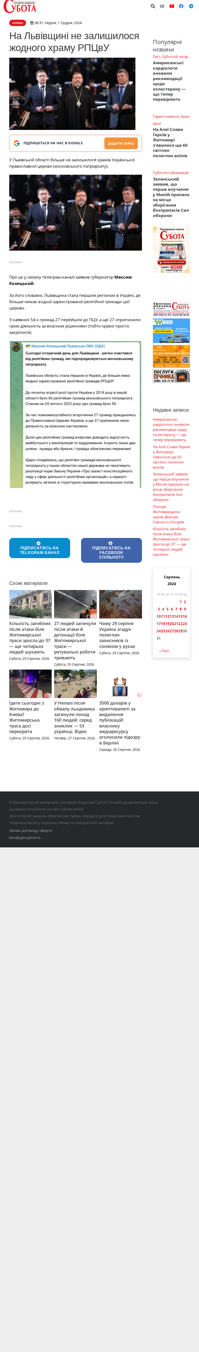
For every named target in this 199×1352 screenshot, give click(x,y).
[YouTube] (171, 6)
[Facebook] (181, 6)
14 (176, 616)
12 (167, 616)
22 (180, 623)
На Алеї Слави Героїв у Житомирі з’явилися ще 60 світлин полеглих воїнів (170, 142)
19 (167, 623)
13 (172, 616)
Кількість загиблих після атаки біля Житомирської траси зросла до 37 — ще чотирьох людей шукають (30, 637)
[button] (153, 6)
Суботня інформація (171, 172)
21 (176, 623)
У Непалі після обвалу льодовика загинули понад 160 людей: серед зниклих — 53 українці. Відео (74, 717)
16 (185, 616)
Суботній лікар (175, 56)
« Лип (164, 650)
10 (159, 616)
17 (159, 623)
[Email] (162, 6)
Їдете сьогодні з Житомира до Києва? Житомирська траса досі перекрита (26, 717)
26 (167, 630)
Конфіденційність (25, 837)
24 (159, 630)
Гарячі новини (166, 116)
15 (180, 616)
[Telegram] (191, 6)
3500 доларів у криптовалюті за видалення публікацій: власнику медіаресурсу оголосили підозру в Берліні (119, 723)
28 (176, 630)
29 (180, 630)
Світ (156, 56)
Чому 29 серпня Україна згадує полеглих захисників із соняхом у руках (117, 634)
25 (163, 630)
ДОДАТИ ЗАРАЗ (121, 143)
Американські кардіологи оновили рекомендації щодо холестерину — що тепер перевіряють (169, 81)
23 (185, 623)
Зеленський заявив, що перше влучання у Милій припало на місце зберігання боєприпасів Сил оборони (171, 197)
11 (163, 616)
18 (163, 623)
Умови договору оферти (30, 830)
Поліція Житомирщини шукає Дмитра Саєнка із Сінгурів (168, 514)
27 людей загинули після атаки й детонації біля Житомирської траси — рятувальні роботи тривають (75, 640)
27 (172, 630)
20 (172, 623)
